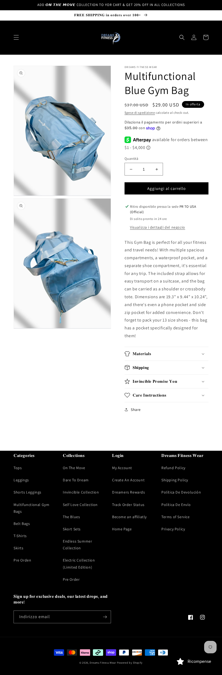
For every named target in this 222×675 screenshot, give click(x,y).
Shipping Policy (174, 480)
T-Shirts (20, 535)
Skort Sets (72, 529)
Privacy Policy (173, 529)
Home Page (122, 529)
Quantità (131, 158)
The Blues (71, 516)
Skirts (19, 548)
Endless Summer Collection (77, 544)
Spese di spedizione (140, 113)
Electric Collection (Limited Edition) (79, 563)
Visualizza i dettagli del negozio (157, 227)
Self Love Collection (80, 504)
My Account (122, 467)
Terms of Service (175, 516)
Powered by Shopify (130, 662)
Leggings (21, 480)
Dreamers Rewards (128, 492)
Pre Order (71, 579)
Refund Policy (173, 467)
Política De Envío (176, 504)
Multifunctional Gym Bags (31, 508)
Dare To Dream (76, 480)
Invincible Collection (81, 492)
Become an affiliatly (129, 516)
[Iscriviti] (105, 617)
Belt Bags (22, 523)
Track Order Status (128, 504)
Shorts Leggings (27, 492)
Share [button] (136, 409)
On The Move (74, 467)
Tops (18, 467)
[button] (16, 37)
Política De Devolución (181, 492)
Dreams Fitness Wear (103, 662)
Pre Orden (22, 560)
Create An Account (128, 480)
